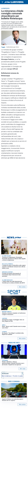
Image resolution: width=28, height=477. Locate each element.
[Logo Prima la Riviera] (14, 2)
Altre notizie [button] (22, 287)
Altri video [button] (23, 368)
